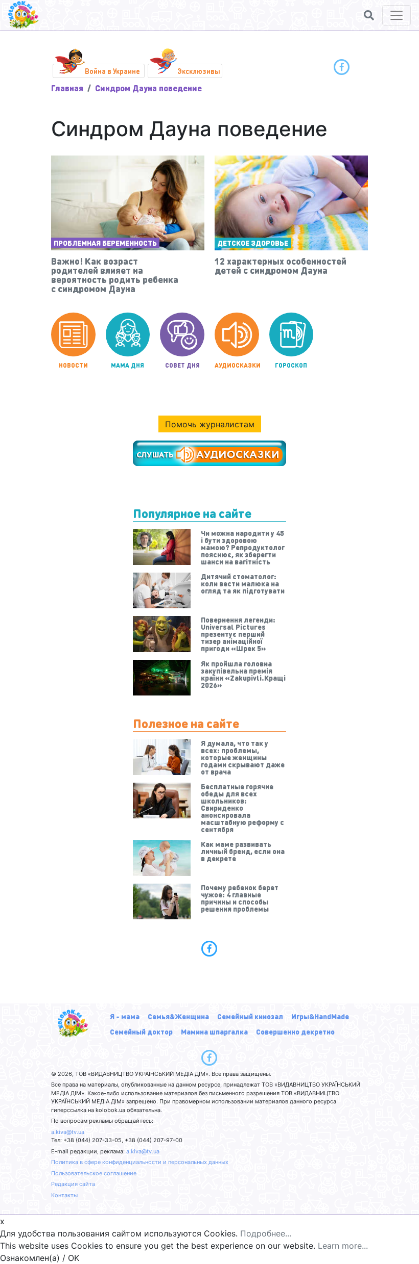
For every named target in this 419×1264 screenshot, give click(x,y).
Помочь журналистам (209, 424)
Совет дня (182, 365)
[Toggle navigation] (396, 15)
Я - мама (124, 1016)
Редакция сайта (73, 1184)
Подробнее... (265, 1233)
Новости (73, 365)
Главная (67, 88)
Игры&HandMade (320, 1016)
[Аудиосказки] (209, 453)
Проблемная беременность (105, 242)
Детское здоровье (252, 242)
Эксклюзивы (198, 70)
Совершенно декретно (295, 1031)
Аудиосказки (237, 365)
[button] (369, 15)
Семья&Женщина (178, 1016)
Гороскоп (291, 365)
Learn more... (343, 1246)
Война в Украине (112, 70)
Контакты (64, 1195)
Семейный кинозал (250, 1016)
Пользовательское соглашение (93, 1173)
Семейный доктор (141, 1031)
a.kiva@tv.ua (67, 1132)
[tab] (209, 948)
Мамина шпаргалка (214, 1031)
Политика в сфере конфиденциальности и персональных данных (139, 1162)
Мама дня (127, 365)
